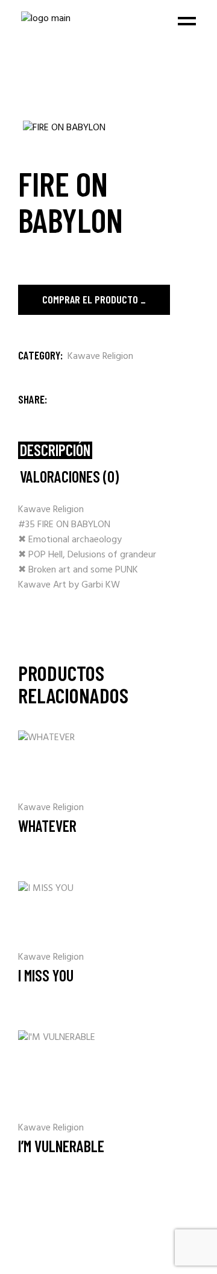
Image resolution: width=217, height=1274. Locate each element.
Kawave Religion (100, 356)
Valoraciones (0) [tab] (69, 477)
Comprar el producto (90, 299)
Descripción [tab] (55, 450)
